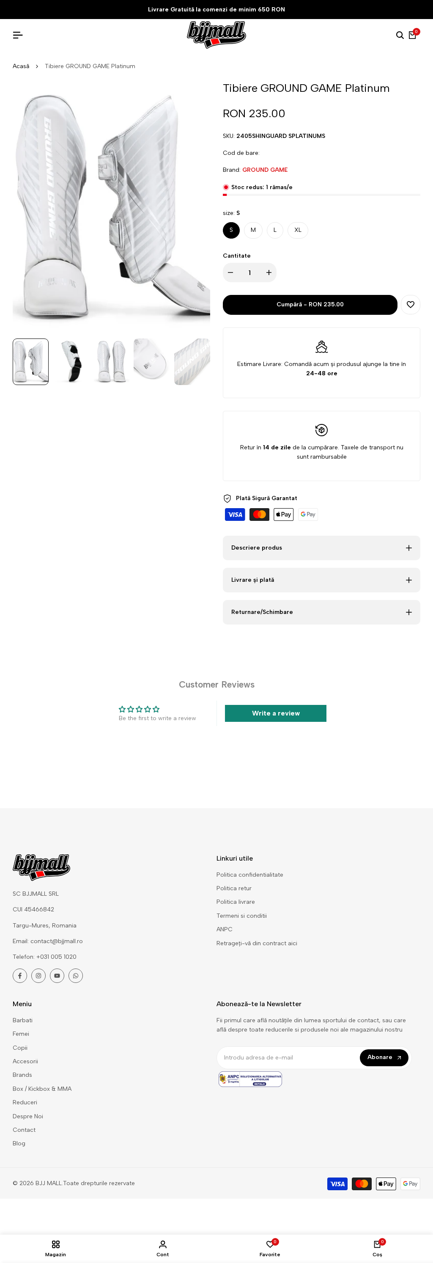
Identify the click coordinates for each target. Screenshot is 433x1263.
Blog (19, 1143)
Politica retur (234, 888)
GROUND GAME (265, 169)
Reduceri (25, 1102)
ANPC (224, 929)
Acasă (21, 66)
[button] (410, 304)
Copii (20, 1047)
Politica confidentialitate (249, 874)
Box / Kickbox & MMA (42, 1088)
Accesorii (25, 1061)
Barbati (23, 1020)
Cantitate (237, 255)
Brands (22, 1075)
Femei (21, 1033)
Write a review (276, 713)
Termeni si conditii (241, 915)
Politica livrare (235, 901)
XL (297, 230)
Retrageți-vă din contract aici (256, 943)
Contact (24, 1130)
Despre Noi (28, 1116)
